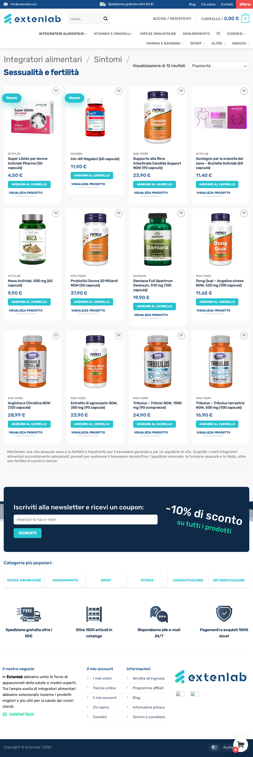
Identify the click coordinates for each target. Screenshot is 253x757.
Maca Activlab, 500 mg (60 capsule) (30, 283)
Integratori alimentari (61, 34)
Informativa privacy (149, 707)
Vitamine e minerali (112, 34)
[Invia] (105, 19)
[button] (172, 18)
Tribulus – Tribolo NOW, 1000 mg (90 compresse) (157, 405)
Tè (218, 34)
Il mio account (105, 698)
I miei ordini (102, 678)
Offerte (245, 4)
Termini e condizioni (149, 717)
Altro (216, 43)
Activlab (14, 153)
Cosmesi (235, 34)
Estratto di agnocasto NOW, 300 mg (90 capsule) (94, 405)
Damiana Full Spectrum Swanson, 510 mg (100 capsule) (153, 285)
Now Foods (140, 153)
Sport (196, 43)
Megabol (77, 153)
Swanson (139, 276)
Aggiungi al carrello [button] (29, 184)
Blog (192, 4)
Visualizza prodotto (25, 192)
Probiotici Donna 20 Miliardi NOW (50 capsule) (94, 283)
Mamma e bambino (163, 43)
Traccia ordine (104, 688)
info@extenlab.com (23, 4)
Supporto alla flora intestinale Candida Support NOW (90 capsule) (157, 163)
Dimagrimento (196, 34)
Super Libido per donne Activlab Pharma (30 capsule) (27, 163)
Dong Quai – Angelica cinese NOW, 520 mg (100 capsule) (220, 283)
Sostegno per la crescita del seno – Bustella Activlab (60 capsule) (219, 163)
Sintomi (108, 59)
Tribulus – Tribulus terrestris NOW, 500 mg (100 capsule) (220, 405)
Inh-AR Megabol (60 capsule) (95, 159)
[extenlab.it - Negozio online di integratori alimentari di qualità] (32, 19)
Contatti (227, 4)
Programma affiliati (148, 688)
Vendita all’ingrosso (149, 678)
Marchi (239, 43)
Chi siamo (208, 4)
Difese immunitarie (158, 34)
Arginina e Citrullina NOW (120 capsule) (29, 405)
